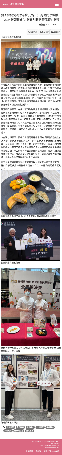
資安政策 (29, 451)
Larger (45, 32)
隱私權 (38, 451)
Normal (33, 32)
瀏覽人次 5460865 (51, 451)
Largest (56, 32)
